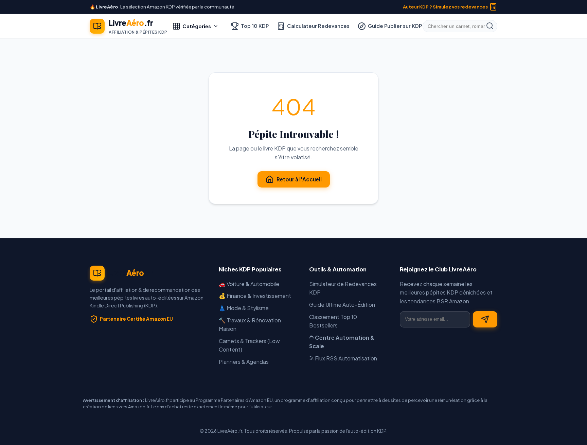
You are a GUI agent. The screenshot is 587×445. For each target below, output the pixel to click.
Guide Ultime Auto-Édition (342, 304)
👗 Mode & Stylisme (244, 308)
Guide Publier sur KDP (395, 26)
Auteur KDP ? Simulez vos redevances (445, 7)
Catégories (196, 26)
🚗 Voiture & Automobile (249, 283)
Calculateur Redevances (318, 26)
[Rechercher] (490, 26)
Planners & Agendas (244, 361)
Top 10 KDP (255, 26)
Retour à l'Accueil (299, 179)
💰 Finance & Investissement (255, 295)
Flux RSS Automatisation (345, 358)
